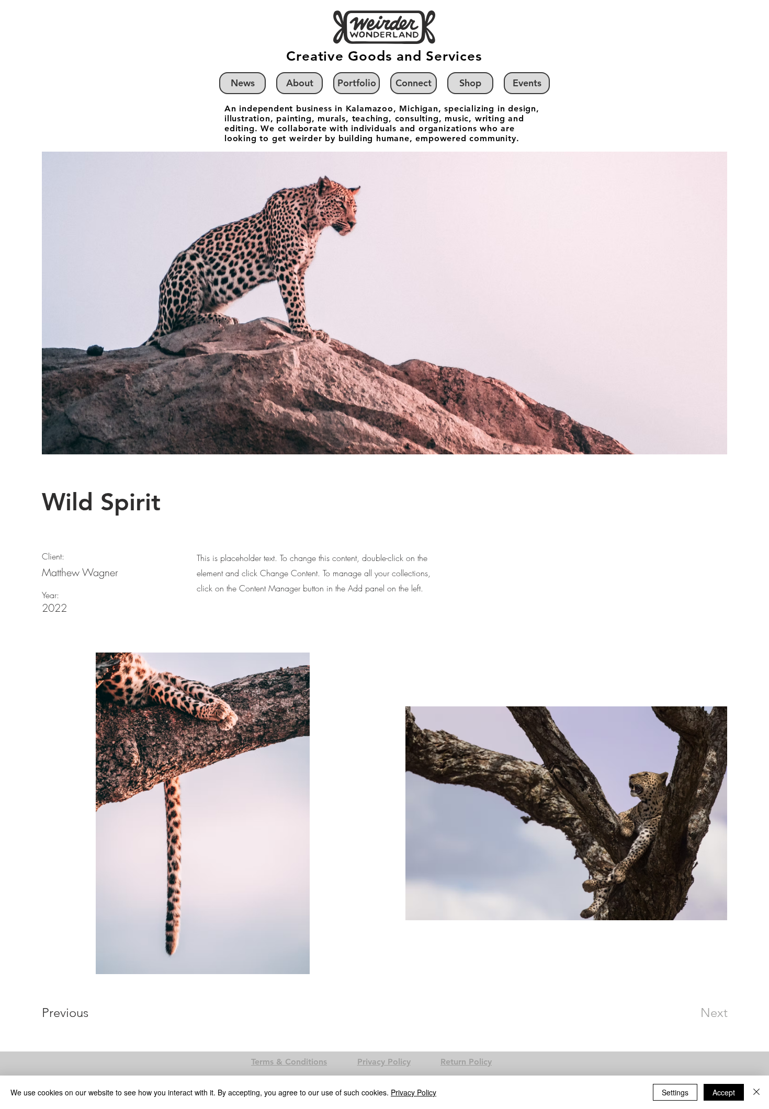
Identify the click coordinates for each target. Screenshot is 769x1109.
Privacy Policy (413, 1092)
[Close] (756, 1092)
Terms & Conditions (289, 1062)
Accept (724, 1092)
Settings (675, 1092)
